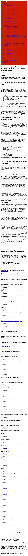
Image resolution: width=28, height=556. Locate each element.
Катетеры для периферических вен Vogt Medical (16, 36)
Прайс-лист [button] (5, 15)
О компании (8, 5)
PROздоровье (5, 346)
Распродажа (8, 18)
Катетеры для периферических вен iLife (14, 35)
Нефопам (8, 39)
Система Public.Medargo (11, 53)
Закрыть (2, 264)
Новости (4, 433)
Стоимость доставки (10, 21)
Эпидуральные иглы (10, 28)
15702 (6, 75)
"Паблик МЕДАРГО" (4, 271)
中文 (4, 63)
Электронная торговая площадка (13, 50)
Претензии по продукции (11, 23)
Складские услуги (10, 10)
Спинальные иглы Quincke (12, 26)
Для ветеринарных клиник (12, 9)
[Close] (1, 254)
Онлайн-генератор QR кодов (12, 56)
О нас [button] (4, 4)
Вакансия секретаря (10, 13)
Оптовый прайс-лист (10, 17)
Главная (5, 3)
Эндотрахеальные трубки (11, 31)
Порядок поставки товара (11, 22)
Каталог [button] (5, 25)
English (4, 62)
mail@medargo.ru (12, 534)
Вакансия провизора (10, 14)
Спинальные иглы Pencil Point (12, 27)
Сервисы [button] (5, 45)
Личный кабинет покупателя (12, 46)
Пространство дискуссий (9, 274)
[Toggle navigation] (6, 1)
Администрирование (10, 60)
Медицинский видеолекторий (11, 321)
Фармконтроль (6, 61)
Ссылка (7, 244)
